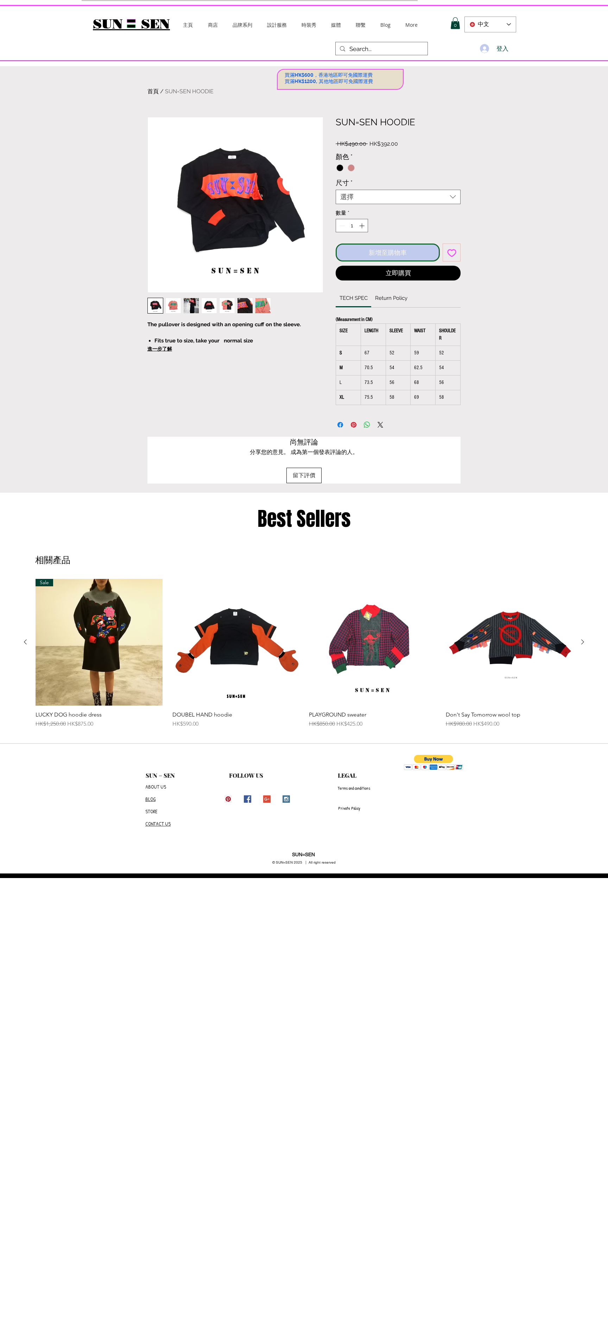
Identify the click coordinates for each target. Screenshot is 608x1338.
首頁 (153, 91)
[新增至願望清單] (452, 252)
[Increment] (362, 225)
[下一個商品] (582, 642)
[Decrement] (341, 225)
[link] (354, 298)
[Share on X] (380, 425)
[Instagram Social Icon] (286, 799)
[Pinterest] (228, 799)
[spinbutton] (352, 225)
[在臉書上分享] (340, 425)
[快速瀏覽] (235, 642)
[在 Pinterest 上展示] (353, 425)
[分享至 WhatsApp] (367, 425)
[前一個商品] (25, 642)
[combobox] (398, 197)
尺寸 (344, 183)
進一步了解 (159, 349)
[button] (242, 24)
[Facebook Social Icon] (247, 799)
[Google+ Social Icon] (267, 799)
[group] (304, 654)
